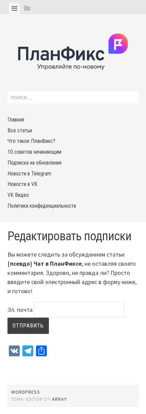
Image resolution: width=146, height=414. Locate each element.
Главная (15, 119)
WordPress (25, 392)
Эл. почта (20, 310)
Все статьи (19, 130)
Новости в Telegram (29, 173)
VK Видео (18, 195)
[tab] (14, 8)
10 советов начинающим (34, 152)
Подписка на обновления (34, 162)
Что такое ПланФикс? (31, 141)
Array (59, 399)
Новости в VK (22, 184)
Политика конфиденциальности (41, 206)
